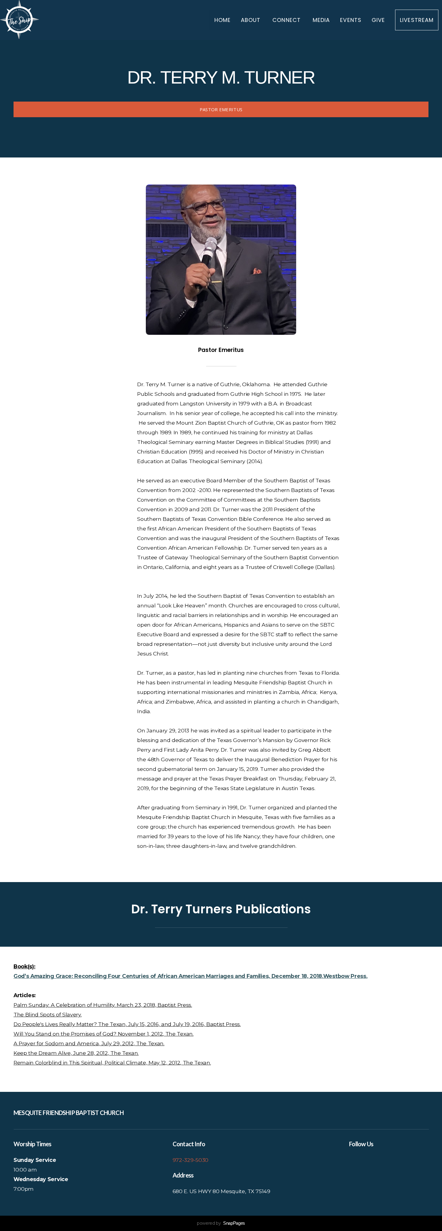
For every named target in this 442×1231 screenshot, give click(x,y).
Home (222, 20)
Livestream (417, 20)
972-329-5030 (190, 1160)
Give (378, 20)
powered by (221, 1223)
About (251, 20)
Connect (287, 20)
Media (321, 20)
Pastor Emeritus (221, 109)
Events (350, 20)
